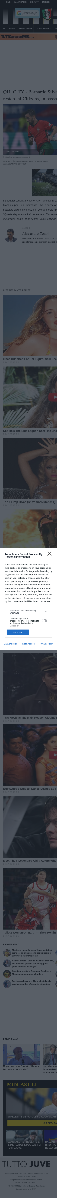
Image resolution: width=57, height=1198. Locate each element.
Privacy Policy (46, 643)
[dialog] (28, 599)
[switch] (44, 620)
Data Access (28, 643)
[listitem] (28, 611)
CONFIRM (17, 632)
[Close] (51, 555)
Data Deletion (10, 643)
